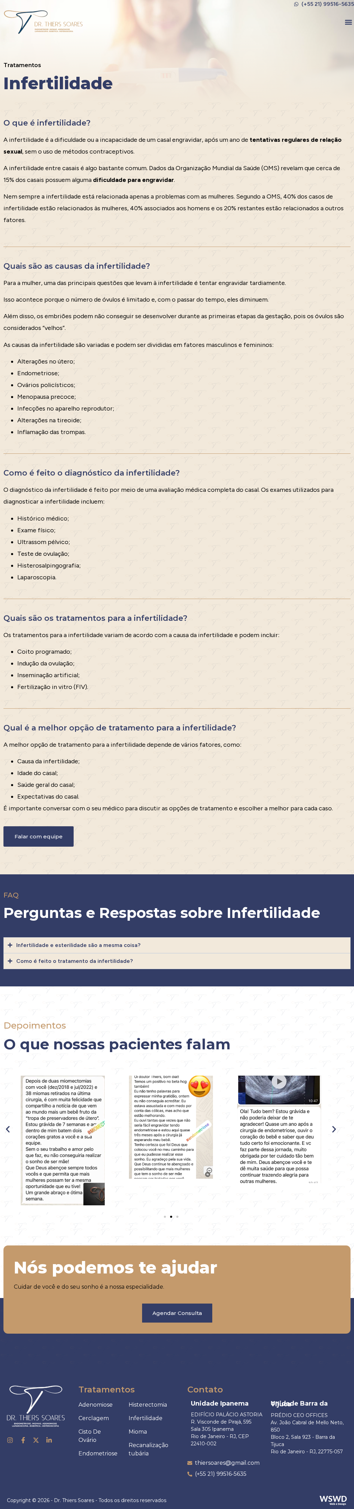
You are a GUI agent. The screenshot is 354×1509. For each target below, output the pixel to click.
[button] (348, 22)
